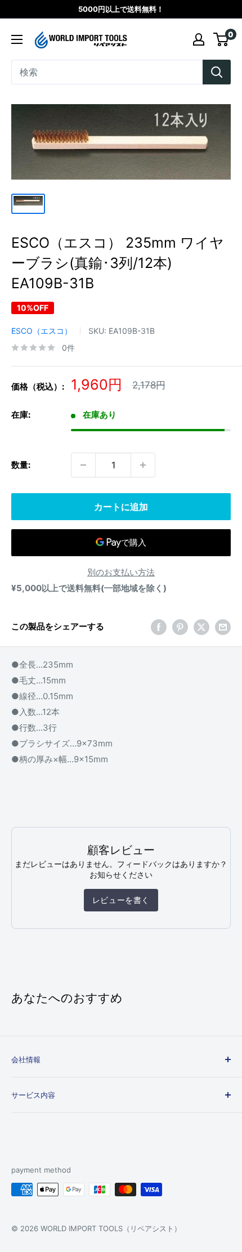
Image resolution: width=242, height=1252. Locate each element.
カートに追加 (121, 506)
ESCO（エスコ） (41, 331)
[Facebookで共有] (159, 627)
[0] (221, 39)
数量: (20, 464)
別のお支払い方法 (121, 572)
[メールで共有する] (223, 627)
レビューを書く (121, 900)
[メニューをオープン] (17, 39)
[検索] (217, 72)
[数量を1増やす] (143, 465)
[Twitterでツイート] (201, 627)
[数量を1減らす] (83, 465)
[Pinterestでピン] (180, 627)
